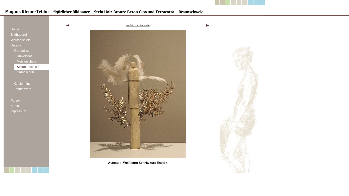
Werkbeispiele (21, 40)
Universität (24, 56)
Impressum (18, 111)
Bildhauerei (19, 34)
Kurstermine (22, 83)
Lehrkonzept (22, 89)
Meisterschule (26, 61)
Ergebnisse (22, 51)
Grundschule (26, 72)
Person (16, 100)
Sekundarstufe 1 (28, 67)
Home (15, 29)
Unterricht (17, 45)
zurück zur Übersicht (138, 25)
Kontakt (16, 106)
